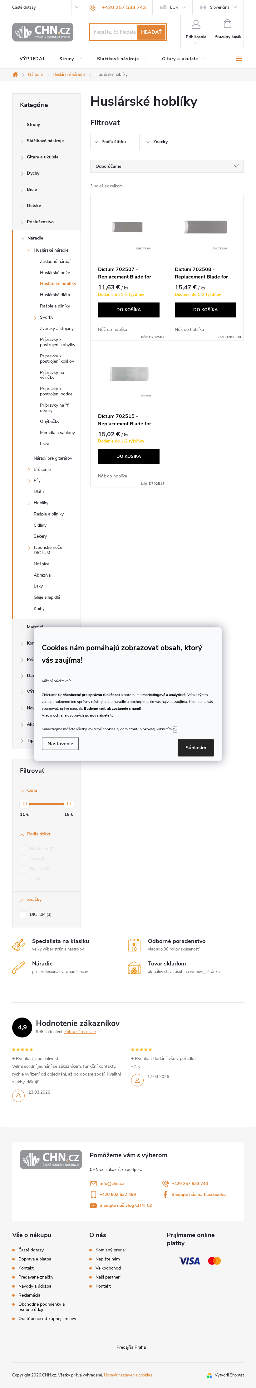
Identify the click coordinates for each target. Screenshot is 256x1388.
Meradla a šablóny (57, 433)
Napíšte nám (108, 1259)
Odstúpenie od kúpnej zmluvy (47, 1319)
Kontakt (26, 1268)
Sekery (40, 536)
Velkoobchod (108, 1268)
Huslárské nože (55, 273)
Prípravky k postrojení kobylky (57, 342)
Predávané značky (35, 1277)
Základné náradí (55, 261)
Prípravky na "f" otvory (55, 407)
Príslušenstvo (40, 222)
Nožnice (41, 564)
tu (112, 715)
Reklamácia (29, 1295)
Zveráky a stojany (57, 328)
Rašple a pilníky (55, 306)
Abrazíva (42, 575)
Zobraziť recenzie (80, 1032)
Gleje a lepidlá (47, 597)
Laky (44, 444)
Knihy (39, 609)
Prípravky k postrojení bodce (56, 391)
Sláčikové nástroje (45, 141)
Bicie (32, 189)
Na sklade (41, 849)
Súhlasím (195, 747)
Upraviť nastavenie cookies (128, 1375)
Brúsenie (42, 469)
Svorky (46, 317)
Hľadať (151, 32)
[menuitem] (32, 59)
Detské (34, 206)
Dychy (33, 173)
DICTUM (40, 914)
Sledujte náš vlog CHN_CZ (126, 1205)
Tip (35, 879)
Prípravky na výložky (52, 375)
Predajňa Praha (131, 1347)
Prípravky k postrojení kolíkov (57, 358)
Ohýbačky (49, 421)
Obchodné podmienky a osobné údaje (41, 1307)
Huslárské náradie (51, 250)
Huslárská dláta (55, 295)
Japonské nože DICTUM (48, 550)
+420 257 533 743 (190, 1184)
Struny (33, 125)
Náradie (35, 238)
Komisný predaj (111, 1250)
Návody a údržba (34, 1286)
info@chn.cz (112, 1184)
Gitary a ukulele (42, 157)
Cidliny (40, 525)
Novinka (39, 869)
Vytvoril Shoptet (229, 1375)
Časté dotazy (24, 7)
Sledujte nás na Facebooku (199, 1194)
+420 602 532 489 (118, 1194)
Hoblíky (41, 503)
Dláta (39, 492)
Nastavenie (60, 743)
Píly (37, 480)
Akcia (37, 859)
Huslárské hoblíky (58, 284)
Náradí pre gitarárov (53, 458)
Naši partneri (108, 1277)
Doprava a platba (34, 1259)
